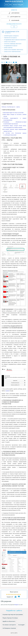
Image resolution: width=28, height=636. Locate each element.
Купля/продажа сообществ (11, 35)
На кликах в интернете (9, 624)
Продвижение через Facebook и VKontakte (15, 39)
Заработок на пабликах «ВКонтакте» (13, 49)
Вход (6, 4)
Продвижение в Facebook (10, 45)
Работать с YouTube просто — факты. (11, 107)
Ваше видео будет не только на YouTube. (13, 112)
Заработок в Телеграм (9, 41)
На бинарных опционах (9, 628)
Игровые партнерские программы (13, 614)
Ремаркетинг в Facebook (10, 37)
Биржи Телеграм (8, 47)
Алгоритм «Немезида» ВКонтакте (12, 43)
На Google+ (21, 624)
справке (7, 390)
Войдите (16, 604)
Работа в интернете (14, 1)
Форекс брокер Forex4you (10, 618)
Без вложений (15, 20)
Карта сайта (14, 633)
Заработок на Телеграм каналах (12, 51)
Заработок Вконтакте (9, 621)
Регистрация (18, 5)
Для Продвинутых (15, 16)
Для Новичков (15, 13)
